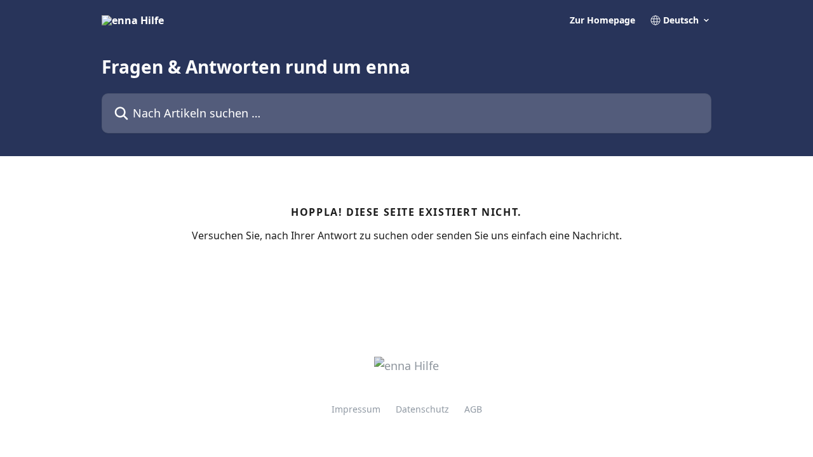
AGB (473, 409)
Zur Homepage (602, 20)
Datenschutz (422, 409)
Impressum (356, 409)
